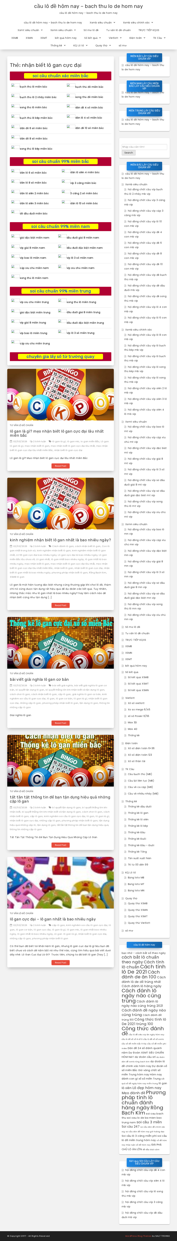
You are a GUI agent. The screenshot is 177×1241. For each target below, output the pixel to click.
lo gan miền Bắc (90, 441)
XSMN (29, 38)
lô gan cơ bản (64, 698)
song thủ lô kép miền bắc (36, 148)
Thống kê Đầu (136, 832)
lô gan (51, 698)
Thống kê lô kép (138, 826)
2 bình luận (39, 441)
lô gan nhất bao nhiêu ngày (67, 559)
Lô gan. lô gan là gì (65, 934)
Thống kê (56, 45)
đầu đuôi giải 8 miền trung (83, 312)
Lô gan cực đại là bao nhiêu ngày (77, 555)
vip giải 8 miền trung (33, 322)
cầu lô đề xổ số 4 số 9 (132, 1039)
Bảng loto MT (136, 884)
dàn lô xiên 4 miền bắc (85, 172)
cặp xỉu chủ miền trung (35, 343)
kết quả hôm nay (66, 38)
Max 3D (132, 722)
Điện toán (135, 38)
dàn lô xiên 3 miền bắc (34, 203)
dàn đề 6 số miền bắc (34, 128)
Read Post (60, 465)
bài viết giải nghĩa (62, 685)
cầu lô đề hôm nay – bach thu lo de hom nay (88, 6)
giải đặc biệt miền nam (34, 237)
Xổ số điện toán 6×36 (141, 748)
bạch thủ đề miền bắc (89, 87)
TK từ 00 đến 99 (138, 864)
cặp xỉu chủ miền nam (34, 268)
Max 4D (132, 729)
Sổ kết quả (90, 38)
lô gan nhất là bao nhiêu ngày (35, 934)
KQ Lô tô (78, 45)
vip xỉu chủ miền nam (81, 268)
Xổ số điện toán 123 (140, 755)
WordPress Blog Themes (138, 1236)
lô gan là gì (59, 441)
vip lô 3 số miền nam (80, 258)
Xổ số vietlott (136, 703)
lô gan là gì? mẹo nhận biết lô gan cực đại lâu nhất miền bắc (57, 433)
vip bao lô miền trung (33, 333)
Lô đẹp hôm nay (146, 1087)
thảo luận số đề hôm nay (138, 1145)
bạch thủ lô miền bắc (33, 86)
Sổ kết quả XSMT (138, 683)
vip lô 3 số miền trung (80, 333)
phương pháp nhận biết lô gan (70, 572)
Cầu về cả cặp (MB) (140, 787)
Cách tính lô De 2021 (144, 969)
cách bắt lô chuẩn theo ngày (140, 959)
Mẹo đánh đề (133, 1093)
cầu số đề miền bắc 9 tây (134, 1043)
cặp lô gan (64, 694)
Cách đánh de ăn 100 (141, 974)
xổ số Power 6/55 (138, 716)
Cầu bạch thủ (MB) (140, 774)
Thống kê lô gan (138, 813)
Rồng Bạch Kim (97, 572)
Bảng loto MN (136, 890)
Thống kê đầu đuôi (140, 806)
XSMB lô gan (17, 577)
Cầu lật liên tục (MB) (141, 780)
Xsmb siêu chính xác (136, 22)
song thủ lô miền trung (81, 302)
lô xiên (127, 1088)
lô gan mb (73, 441)
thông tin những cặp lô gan (26, 829)
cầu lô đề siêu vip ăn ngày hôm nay (146, 1034)
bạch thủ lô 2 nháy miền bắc (38, 97)
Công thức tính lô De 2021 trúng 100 (144, 1021)
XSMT (43, 38)
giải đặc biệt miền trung (35, 312)
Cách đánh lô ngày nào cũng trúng (141, 995)
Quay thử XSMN (138, 910)
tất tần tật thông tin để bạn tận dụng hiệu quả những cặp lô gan (60, 799)
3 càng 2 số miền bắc (84, 193)
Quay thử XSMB (138, 903)
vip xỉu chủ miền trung (34, 302)
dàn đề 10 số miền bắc (89, 128)
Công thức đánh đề (143, 1031)
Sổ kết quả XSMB (138, 677)
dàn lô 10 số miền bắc (84, 203)
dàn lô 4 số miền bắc (88, 117)
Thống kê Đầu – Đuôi (141, 845)
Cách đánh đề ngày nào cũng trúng (144, 1012)
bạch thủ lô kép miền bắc (36, 118)
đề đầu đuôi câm (151, 1149)
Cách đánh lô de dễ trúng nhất (144, 979)
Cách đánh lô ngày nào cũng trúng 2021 (142, 1003)
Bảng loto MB (136, 877)
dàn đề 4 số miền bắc (89, 107)
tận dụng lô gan (89, 703)
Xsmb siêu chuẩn (101, 22)
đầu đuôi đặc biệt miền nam (85, 248)
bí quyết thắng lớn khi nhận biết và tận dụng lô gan (75, 689)
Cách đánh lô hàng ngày (142, 986)
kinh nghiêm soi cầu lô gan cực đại (64, 816)
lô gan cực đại (42, 929)
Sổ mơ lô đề (91, 30)
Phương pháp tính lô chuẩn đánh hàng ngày (144, 1100)
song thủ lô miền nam (34, 278)
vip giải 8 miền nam (32, 248)
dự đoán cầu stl (145, 1057)
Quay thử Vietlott (139, 923)
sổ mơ (123, 45)
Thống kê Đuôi (137, 838)
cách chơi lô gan (20, 694)
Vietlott (113, 38)
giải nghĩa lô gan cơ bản (86, 694)
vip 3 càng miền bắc (83, 183)
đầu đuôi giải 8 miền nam (83, 237)
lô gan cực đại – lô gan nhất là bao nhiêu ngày (53, 919)
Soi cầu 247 (131, 1127)
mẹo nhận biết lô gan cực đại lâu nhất (73, 446)
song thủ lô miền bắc (33, 107)
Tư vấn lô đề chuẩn (118, 30)
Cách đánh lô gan (63, 546)
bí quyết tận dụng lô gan (30, 689)
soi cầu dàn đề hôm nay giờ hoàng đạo (145, 1131)
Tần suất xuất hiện (139, 858)
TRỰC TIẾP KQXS (148, 30)
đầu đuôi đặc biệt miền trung (85, 323)
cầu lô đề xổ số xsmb (153, 1039)
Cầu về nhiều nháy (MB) (143, 793)
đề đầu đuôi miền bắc (34, 213)
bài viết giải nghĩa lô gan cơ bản (39, 679)
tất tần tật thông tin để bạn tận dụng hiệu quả (82, 825)
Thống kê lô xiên (138, 819)
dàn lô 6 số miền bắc (33, 172)
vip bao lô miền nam (33, 258)
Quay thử (101, 45)
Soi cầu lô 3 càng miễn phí (139, 1136)
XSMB (14, 38)
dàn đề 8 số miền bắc (34, 138)
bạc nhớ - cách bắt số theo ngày (144, 953)
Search (128, 152)
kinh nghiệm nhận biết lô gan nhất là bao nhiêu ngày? (60, 540)
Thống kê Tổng (137, 851)
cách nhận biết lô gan (88, 546)
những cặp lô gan (30, 703)
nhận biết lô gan (63, 568)
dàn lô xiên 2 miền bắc (34, 193)
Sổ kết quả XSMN (138, 690)
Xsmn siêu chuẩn (61, 30)
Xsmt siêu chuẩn (28, 30)
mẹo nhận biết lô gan (37, 446)
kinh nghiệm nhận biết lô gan (54, 550)
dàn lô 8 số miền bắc (33, 182)
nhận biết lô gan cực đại (68, 450)
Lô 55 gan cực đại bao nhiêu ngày (36, 555)
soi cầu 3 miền (149, 1122)
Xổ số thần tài (136, 761)
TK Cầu (157, 38)
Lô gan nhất (43, 559)
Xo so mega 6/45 (139, 709)
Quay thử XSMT (138, 916)
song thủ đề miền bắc (89, 97)
